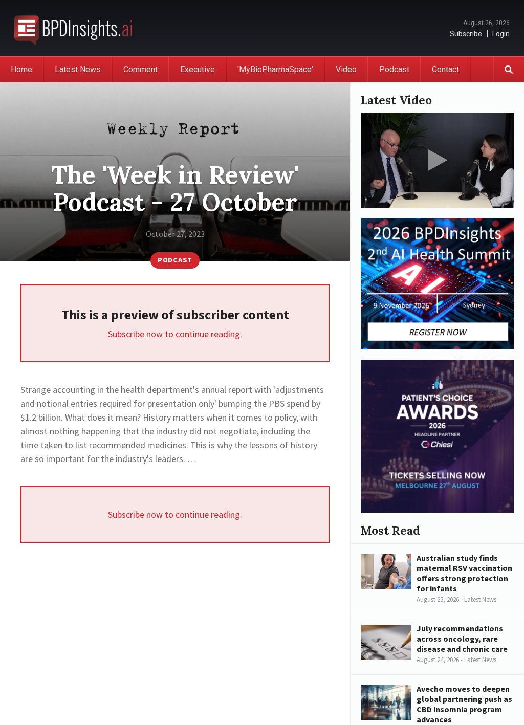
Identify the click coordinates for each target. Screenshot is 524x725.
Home (21, 69)
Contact (445, 69)
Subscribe (466, 34)
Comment (140, 69)
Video (346, 69)
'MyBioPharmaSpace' (275, 69)
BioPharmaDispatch (73, 28)
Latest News (78, 69)
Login (501, 34)
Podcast (394, 69)
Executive (197, 69)
